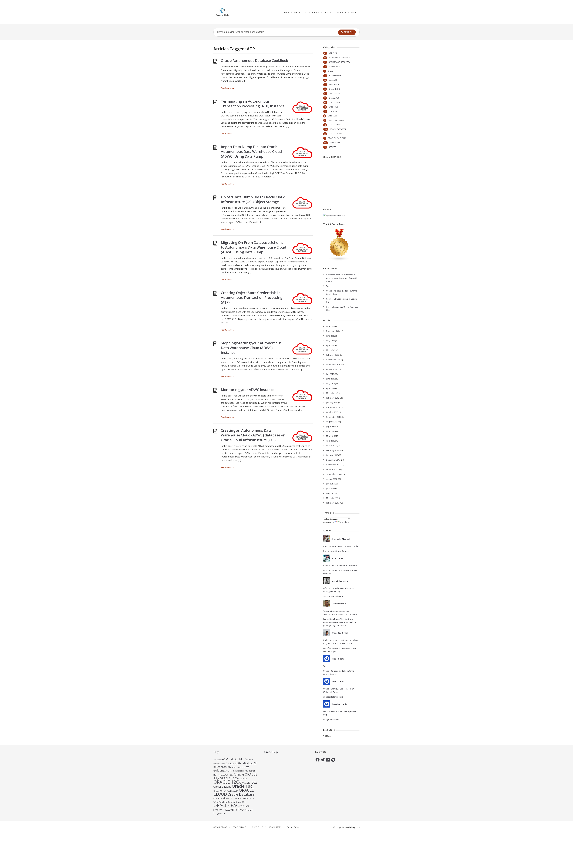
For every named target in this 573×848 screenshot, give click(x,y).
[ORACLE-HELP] (222, 11)
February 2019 (332, 397)
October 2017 (332, 469)
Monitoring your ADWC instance (247, 389)
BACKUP (239, 758)
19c (214, 759)
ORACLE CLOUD (320, 12)
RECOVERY (229, 809)
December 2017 (333, 460)
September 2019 (333, 364)
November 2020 (333, 331)
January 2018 (332, 455)
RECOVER (217, 810)
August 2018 (331, 421)
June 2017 (330, 488)
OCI (227, 774)
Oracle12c (242, 778)
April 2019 (330, 388)
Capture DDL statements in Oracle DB (340, 565)
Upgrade (219, 813)
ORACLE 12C (334, 97)
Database (231, 763)
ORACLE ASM (231, 790)
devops (331, 71)
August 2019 (331, 369)
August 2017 (331, 479)
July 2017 (330, 483)
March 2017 (331, 498)
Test (328, 286)
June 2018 (330, 431)
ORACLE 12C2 (248, 782)
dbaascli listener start (333, 696)
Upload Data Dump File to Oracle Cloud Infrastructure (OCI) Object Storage (253, 199)
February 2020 (332, 355)
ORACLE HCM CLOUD (337, 138)
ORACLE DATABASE (337, 129)
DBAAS (216, 766)
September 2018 (333, 417)
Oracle (239, 774)
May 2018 (330, 436)
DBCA (232, 767)
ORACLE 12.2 (228, 778)
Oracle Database (241, 794)
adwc (219, 759)
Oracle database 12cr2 (224, 798)
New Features (219, 775)
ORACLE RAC (335, 142)
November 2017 (333, 464)
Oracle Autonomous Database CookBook (254, 60)
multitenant (250, 770)
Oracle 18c (333, 106)
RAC (247, 806)
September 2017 (333, 474)
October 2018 (332, 412)
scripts (250, 810)
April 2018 (330, 440)
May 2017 (330, 493)
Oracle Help (271, 752)
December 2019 (333, 359)
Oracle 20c (332, 115)
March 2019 (331, 393)
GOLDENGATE (335, 75)
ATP (230, 760)
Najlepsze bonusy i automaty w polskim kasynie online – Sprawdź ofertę (341, 278)
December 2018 (333, 407)
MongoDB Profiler (331, 719)
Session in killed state (333, 596)
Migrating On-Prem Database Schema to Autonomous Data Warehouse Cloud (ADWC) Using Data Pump (253, 247)
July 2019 (330, 374)
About (354, 12)
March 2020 (331, 350)
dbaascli (225, 767)
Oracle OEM (240, 802)
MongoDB (333, 80)
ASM (225, 759)
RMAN (242, 809)
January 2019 (332, 402)
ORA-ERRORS (334, 89)
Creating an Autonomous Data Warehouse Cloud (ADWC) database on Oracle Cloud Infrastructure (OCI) (253, 435)
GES (247, 767)
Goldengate (221, 770)
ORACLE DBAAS (335, 133)
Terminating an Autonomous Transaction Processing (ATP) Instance (253, 103)
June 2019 (330, 378)
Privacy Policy (293, 827)
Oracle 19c (333, 111)
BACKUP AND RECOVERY (339, 62)
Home (285, 12)
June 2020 (330, 335)
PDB (241, 806)
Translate (344, 522)
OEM (231, 775)
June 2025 (330, 326)
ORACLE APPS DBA (336, 120)
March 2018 (331, 445)
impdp (232, 771)
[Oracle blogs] (339, 260)
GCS (243, 767)
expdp (238, 767)
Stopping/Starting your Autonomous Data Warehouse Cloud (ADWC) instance (251, 347)
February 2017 (332, 502)
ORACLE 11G (334, 93)
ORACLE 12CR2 (335, 102)
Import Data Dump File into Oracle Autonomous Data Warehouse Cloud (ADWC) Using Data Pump (251, 151)
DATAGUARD (334, 66)
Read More (227, 87)
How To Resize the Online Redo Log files (341, 546)
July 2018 (330, 426)
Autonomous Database (339, 57)
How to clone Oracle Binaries (336, 551)
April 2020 (330, 345)
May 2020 (330, 340)
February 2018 (332, 450)
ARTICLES (299, 12)
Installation (239, 771)
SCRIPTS (341, 12)
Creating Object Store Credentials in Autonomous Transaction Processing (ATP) (251, 297)
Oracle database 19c (245, 798)
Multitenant (334, 84)
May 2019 (330, 383)
